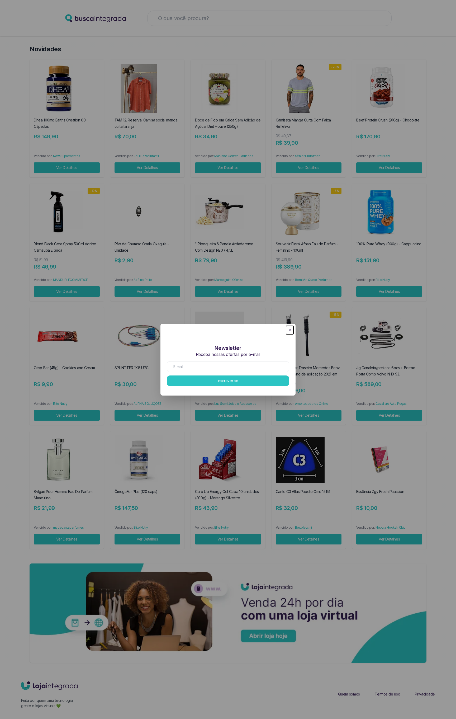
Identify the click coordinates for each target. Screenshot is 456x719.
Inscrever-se (228, 380)
